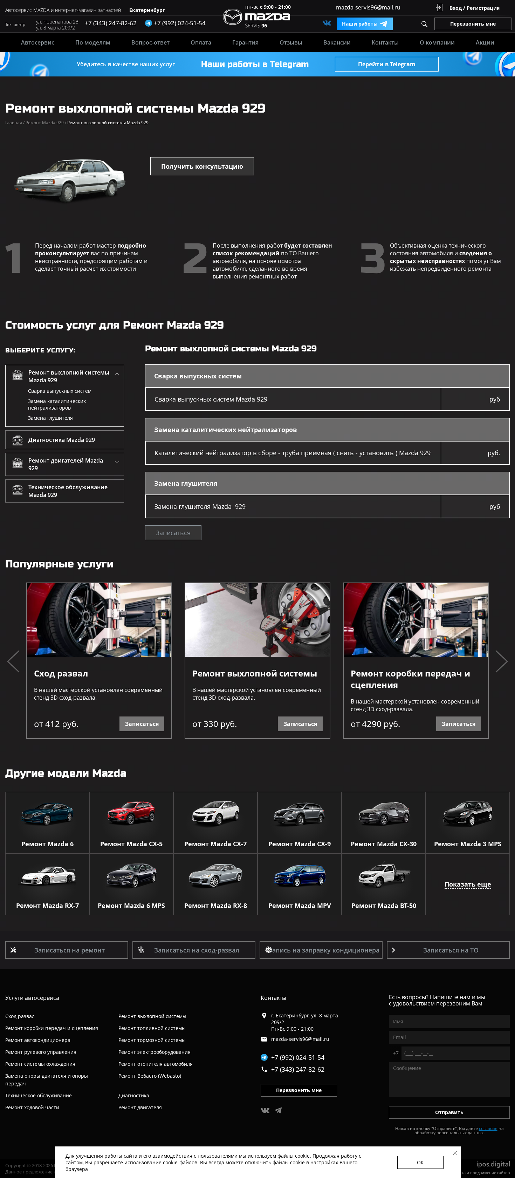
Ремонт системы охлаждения (40, 1064)
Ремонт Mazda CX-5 (131, 844)
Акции (485, 42)
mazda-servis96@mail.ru (368, 7)
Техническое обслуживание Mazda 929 (68, 491)
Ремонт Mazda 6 (47, 844)
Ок (420, 1162)
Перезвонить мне (473, 23)
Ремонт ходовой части (32, 1107)
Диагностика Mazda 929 (61, 440)
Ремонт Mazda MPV (299, 905)
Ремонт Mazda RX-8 (215, 905)
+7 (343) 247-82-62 (111, 23)
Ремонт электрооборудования (154, 1052)
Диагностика (133, 1095)
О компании (437, 42)
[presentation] (13, 662)
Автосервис (37, 42)
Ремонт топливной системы (152, 1028)
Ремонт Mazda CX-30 (384, 844)
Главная (15, 123)
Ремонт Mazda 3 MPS (467, 844)
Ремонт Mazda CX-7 (215, 844)
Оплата (201, 42)
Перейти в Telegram (387, 64)
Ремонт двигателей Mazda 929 (65, 464)
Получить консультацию (202, 166)
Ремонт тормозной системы (152, 1040)
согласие (488, 1128)
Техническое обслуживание (38, 1095)
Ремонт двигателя (140, 1107)
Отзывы (291, 42)
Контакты (385, 42)
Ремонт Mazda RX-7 (47, 905)
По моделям (92, 42)
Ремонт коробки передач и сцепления (410, 679)
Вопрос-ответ (150, 42)
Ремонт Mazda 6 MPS (131, 905)
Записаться (173, 533)
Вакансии (337, 42)
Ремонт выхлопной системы (254, 673)
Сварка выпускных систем (59, 391)
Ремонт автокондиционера (37, 1040)
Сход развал (61, 673)
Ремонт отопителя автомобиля (155, 1064)
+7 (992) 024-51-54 (297, 1057)
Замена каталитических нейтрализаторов (57, 404)
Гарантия (245, 42)
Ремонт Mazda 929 (46, 123)
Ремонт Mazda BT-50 (383, 905)
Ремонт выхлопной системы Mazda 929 (68, 376)
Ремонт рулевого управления (40, 1052)
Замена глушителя (50, 418)
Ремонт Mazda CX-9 (299, 844)
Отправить (449, 1112)
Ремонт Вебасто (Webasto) (149, 1075)
